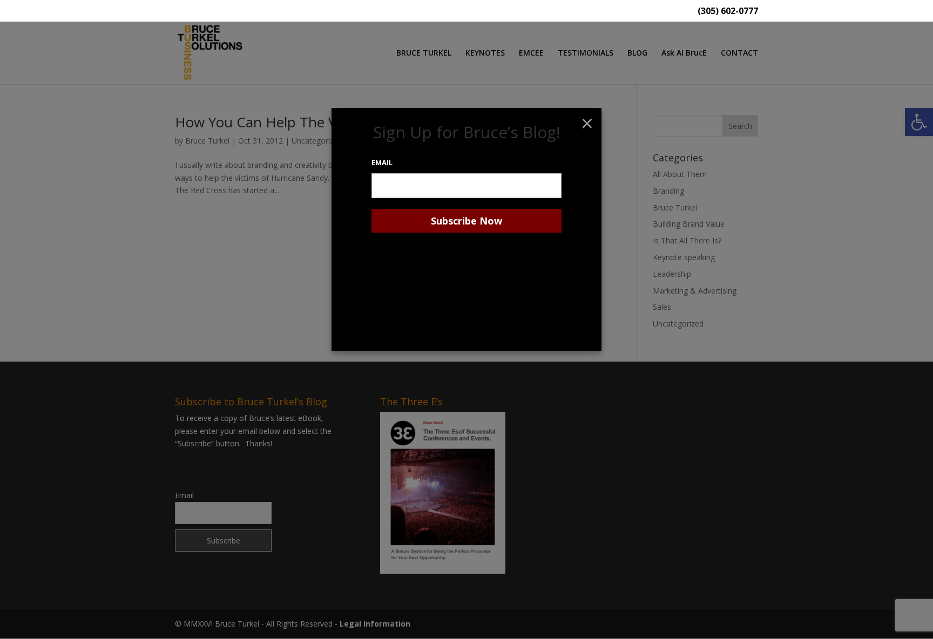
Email (382, 162)
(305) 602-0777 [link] (728, 11)
